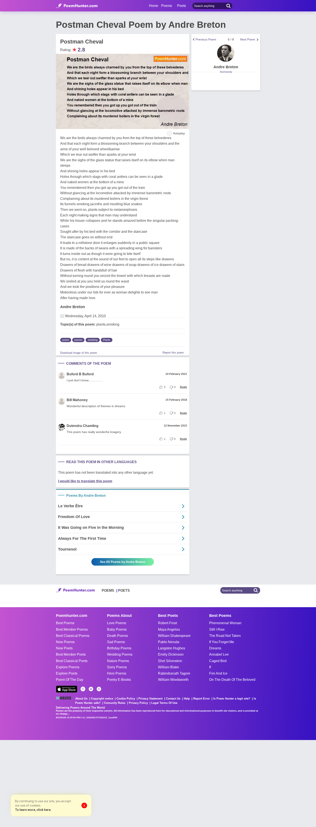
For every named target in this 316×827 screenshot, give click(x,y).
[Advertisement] (64, 783)
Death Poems (117, 636)
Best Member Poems (72, 629)
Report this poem (173, 352)
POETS (124, 590)
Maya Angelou (169, 629)
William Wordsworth (173, 679)
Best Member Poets (71, 654)
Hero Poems (116, 673)
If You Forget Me (221, 642)
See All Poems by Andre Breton (122, 561)
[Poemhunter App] (66, 689)
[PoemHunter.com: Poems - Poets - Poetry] (77, 5)
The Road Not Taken (225, 636)
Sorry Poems (117, 667)
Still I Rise (217, 629)
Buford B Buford (80, 374)
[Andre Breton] (225, 53)
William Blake (168, 667)
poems (78, 339)
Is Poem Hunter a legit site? (231, 698)
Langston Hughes (171, 648)
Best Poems (65, 623)
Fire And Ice (218, 673)
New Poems (65, 642)
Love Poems (116, 623)
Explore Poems (67, 667)
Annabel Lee (219, 654)
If (210, 667)
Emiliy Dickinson (171, 654)
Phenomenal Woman (225, 623)
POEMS (108, 590)
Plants (106, 339)
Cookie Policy (126, 698)
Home (153, 6)
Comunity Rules (114, 702)
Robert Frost (167, 623)
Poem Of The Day (69, 679)
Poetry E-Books (119, 679)
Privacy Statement (150, 698)
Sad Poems (116, 642)
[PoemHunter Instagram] (99, 689)
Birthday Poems (119, 648)
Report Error (201, 698)
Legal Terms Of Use (164, 702)
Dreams (215, 648)
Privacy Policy (138, 702)
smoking (93, 339)
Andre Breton (72, 307)
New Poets (64, 648)
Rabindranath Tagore (174, 673)
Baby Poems (117, 629)
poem (65, 339)
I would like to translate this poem (85, 481)
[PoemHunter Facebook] (83, 689)
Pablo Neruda (168, 642)
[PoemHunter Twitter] (91, 689)
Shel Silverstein (170, 661)
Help (187, 698)
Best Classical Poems (72, 636)
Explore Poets (66, 673)
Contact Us (173, 698)
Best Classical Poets (71, 661)
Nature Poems (118, 661)
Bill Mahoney (77, 400)
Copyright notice (102, 698)
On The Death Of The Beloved (232, 679)
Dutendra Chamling (82, 426)
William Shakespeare (174, 636)
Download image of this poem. (79, 352)
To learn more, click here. (33, 809)
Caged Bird (218, 661)
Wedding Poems (119, 654)
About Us (81, 698)
